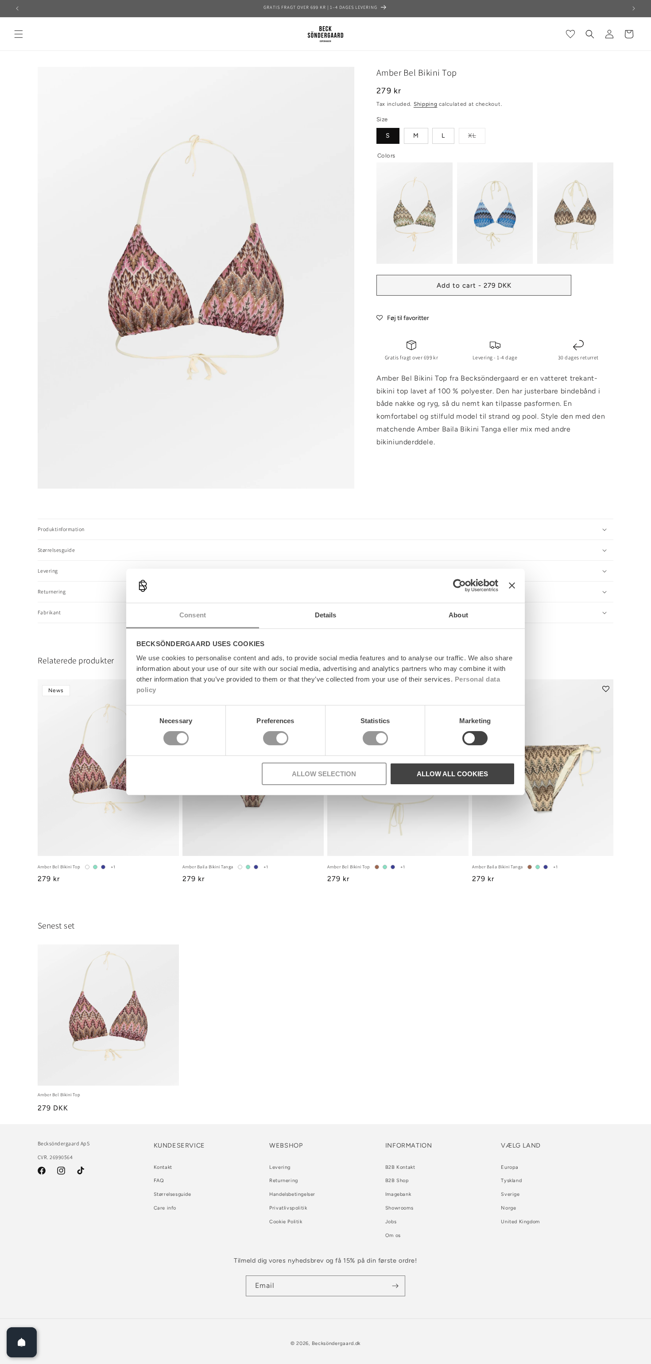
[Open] (22, 1342)
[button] (18, 34)
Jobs (390, 1222)
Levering (280, 1167)
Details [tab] (326, 615)
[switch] (275, 738)
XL (476, 137)
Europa (510, 1167)
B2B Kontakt (400, 1167)
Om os (393, 1235)
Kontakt (163, 1167)
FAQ (159, 1180)
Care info (165, 1208)
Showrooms (399, 1208)
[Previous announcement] (17, 8)
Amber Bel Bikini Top (59, 867)
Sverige (510, 1194)
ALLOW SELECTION (324, 774)
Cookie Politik (285, 1222)
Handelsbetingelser (292, 1194)
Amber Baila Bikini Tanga (207, 867)
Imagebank (398, 1194)
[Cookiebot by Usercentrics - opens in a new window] (459, 585)
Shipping (426, 104)
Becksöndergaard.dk (336, 1343)
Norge (508, 1208)
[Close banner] (512, 585)
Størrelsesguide (172, 1194)
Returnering (283, 1180)
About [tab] (458, 615)
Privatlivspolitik (288, 1208)
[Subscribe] (395, 1285)
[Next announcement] (633, 8)
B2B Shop (397, 1180)
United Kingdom (520, 1222)
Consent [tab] (192, 615)
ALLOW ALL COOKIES (452, 774)
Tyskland (511, 1180)
